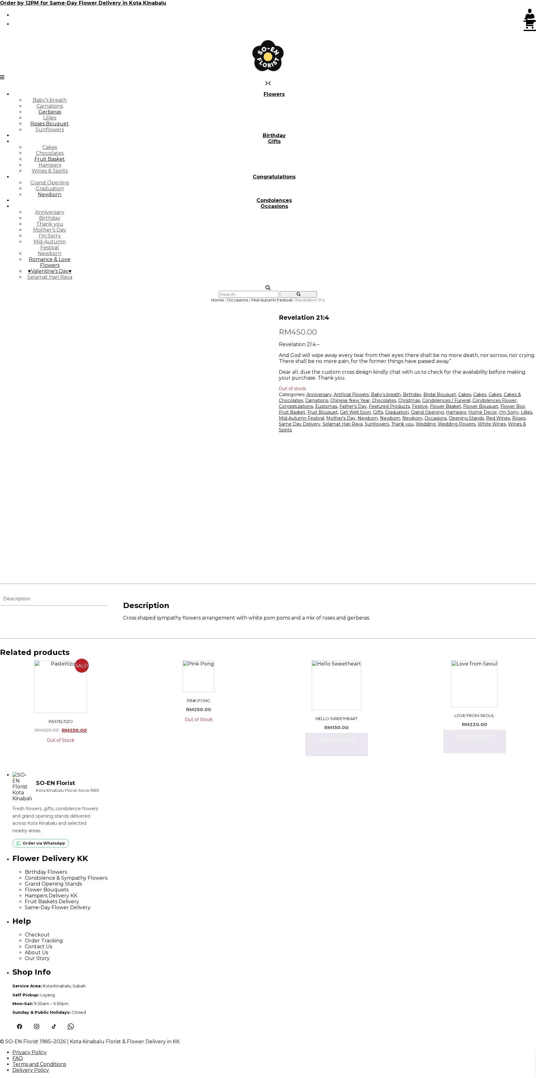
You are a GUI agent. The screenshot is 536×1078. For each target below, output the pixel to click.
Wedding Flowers (457, 424)
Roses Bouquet (49, 124)
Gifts (274, 141)
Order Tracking (44, 941)
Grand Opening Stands (53, 884)
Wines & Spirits (50, 171)
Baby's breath (386, 394)
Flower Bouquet (480, 406)
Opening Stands (466, 418)
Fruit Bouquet (322, 412)
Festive (420, 406)
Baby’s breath (50, 100)
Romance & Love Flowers (49, 262)
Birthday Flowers (46, 872)
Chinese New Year (350, 400)
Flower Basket (445, 406)
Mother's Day (340, 418)
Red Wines (498, 418)
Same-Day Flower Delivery (58, 907)
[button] (2, 77)
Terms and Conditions (39, 1064)
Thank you (49, 224)
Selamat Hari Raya (49, 277)
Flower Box (512, 406)
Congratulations (274, 177)
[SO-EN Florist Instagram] (36, 1027)
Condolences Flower (494, 400)
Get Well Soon (355, 412)
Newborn (49, 194)
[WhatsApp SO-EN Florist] (71, 1027)
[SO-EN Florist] (268, 55)
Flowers (274, 94)
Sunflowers (50, 130)
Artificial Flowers (351, 394)
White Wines (492, 424)
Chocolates (50, 153)
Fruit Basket (49, 159)
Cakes (49, 147)
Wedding (426, 424)
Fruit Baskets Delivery (52, 901)
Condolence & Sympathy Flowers (66, 878)
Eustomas (326, 406)
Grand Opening (49, 183)
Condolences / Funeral (446, 400)
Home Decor (482, 412)
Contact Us (38, 946)
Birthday (274, 135)
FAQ (17, 1058)
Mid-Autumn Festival (50, 244)
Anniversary (49, 212)
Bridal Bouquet (439, 394)
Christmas (409, 400)
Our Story (37, 958)
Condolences (274, 200)
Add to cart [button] (336, 740)
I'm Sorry (509, 412)
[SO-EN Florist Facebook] (19, 1027)
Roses (518, 418)
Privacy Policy (29, 1052)
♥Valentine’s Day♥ (50, 271)
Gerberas (49, 112)
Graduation (50, 189)
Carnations (50, 106)
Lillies (49, 118)
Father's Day (353, 406)
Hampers (49, 165)
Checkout (37, 935)
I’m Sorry (50, 236)
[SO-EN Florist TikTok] (53, 1027)
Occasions (274, 206)
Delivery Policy (30, 1070)
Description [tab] (16, 599)
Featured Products (389, 406)
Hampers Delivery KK (51, 896)
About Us (36, 952)
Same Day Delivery (299, 424)
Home (217, 299)
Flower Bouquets (47, 890)
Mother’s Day (49, 230)
